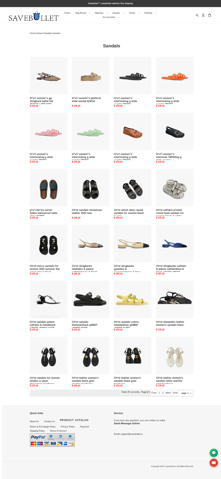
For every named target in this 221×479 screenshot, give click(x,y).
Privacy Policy (68, 426)
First (154, 392)
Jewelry (116, 13)
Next (168, 392)
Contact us (49, 421)
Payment (84, 426)
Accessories (109, 17)
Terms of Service (58, 431)
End (175, 392)
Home (33, 33)
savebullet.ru (171, 466)
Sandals (48, 33)
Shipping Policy (37, 431)
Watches (99, 13)
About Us (34, 421)
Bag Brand (80, 13)
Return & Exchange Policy (43, 426)
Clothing (148, 13)
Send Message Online (127, 423)
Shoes (132, 13)
